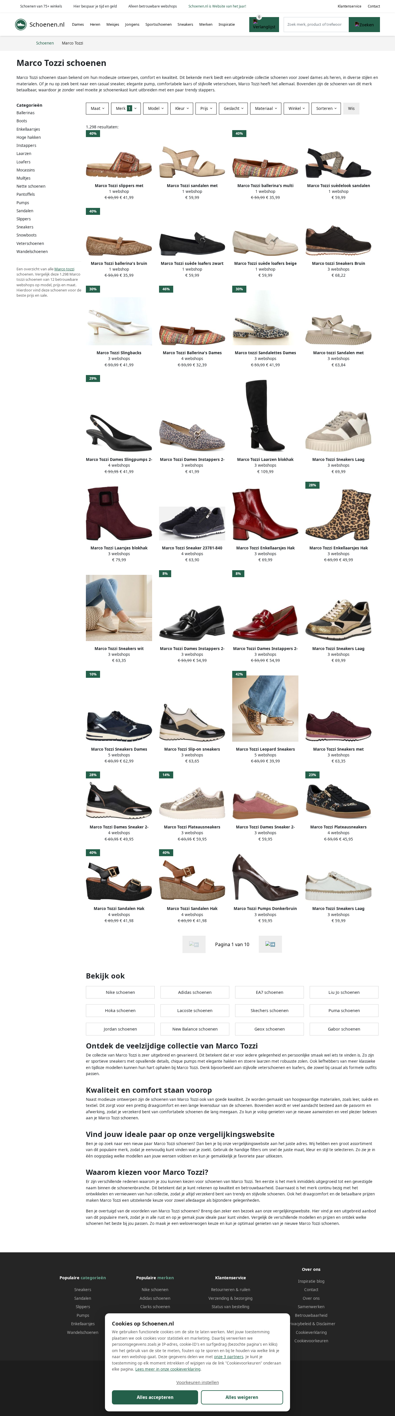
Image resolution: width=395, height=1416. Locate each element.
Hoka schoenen (120, 1010)
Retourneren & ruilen (230, 1289)
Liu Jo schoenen (344, 992)
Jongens (132, 24)
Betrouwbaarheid (311, 1315)
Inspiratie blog (311, 1281)
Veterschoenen (30, 243)
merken (165, 1277)
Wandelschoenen (82, 1332)
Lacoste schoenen (195, 1010)
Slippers (23, 218)
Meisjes (112, 24)
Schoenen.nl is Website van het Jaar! (217, 6)
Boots (21, 120)
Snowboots (26, 235)
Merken (206, 24)
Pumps (22, 202)
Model (154, 108)
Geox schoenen (269, 1029)
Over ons (311, 1298)
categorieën (93, 1277)
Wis (351, 108)
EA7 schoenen (269, 992)
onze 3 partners (228, 1356)
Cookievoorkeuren (311, 1340)
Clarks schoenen (155, 1306)
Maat (96, 108)
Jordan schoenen (120, 1029)
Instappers (26, 145)
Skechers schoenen (270, 1010)
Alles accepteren (155, 1397)
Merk (123, 108)
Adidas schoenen (195, 992)
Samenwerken (311, 1306)
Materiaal (264, 108)
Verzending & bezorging (230, 1298)
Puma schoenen (344, 1010)
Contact (374, 6)
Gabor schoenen (344, 1029)
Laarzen (23, 153)
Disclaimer (325, 1323)
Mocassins (25, 170)
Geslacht (232, 108)
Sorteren (325, 108)
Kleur (180, 108)
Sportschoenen (158, 24)
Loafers (23, 162)
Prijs (204, 108)
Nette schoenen (30, 186)
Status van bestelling (230, 1306)
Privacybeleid (299, 1323)
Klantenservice (349, 6)
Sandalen (24, 210)
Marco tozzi (64, 269)
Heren (95, 24)
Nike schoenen (120, 992)
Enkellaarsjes (28, 129)
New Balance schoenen (195, 1029)
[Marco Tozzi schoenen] (270, 944)
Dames (78, 24)
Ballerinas (25, 112)
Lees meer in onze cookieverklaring (167, 1369)
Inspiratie (227, 24)
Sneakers (185, 24)
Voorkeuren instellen (197, 1382)
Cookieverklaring (311, 1332)
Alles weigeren (242, 1397)
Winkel (295, 108)
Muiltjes (23, 178)
